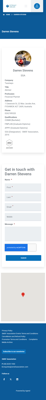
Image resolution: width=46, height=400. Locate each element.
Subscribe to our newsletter (14, 351)
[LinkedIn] (17, 379)
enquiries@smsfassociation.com (15, 367)
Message (10, 224)
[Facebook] (4, 379)
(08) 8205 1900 (9, 364)
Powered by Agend (23, 391)
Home (8, 14)
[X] (10, 379)
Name (8, 180)
